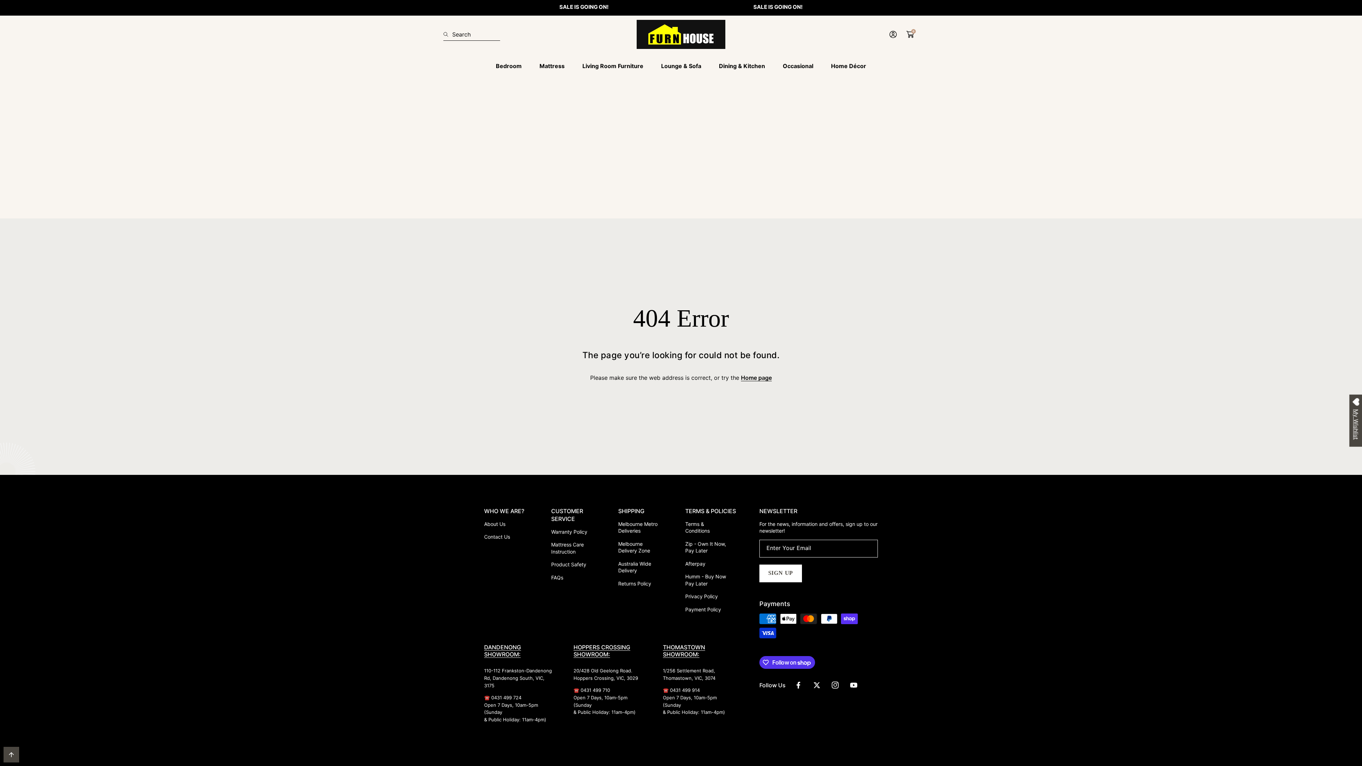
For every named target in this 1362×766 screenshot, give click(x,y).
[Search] (447, 34)
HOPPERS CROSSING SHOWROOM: (602, 651)
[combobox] (471, 34)
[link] (509, 66)
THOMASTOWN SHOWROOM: (684, 651)
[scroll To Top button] (11, 754)
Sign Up (780, 573)
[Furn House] (681, 34)
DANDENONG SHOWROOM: (502, 651)
